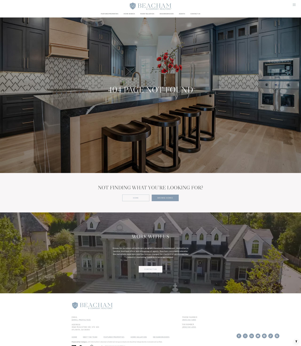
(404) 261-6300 (189, 320)
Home (136, 198)
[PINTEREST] (264, 336)
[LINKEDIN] (251, 336)
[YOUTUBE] (258, 336)
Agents (182, 14)
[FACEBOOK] (239, 336)
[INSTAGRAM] (245, 336)
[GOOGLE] (277, 336)
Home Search (129, 14)
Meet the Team (90, 337)
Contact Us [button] (150, 269)
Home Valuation (147, 14)
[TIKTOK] (270, 336)
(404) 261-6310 (189, 327)
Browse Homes (165, 198)
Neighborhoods (167, 14)
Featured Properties (109, 14)
